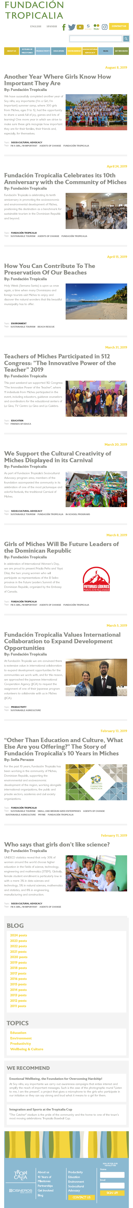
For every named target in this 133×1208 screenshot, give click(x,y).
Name (103, 1169)
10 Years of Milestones (27, 51)
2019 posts (18, 962)
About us (11, 51)
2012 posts (18, 1000)
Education (59, 51)
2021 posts (18, 951)
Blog (105, 51)
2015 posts (18, 984)
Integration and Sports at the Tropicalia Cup (40, 1109)
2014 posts (18, 990)
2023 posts (18, 941)
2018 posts (18, 968)
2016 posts (18, 979)
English (35, 26)
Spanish (52, 26)
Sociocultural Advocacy (90, 51)
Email (102, 1180)
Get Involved (121, 51)
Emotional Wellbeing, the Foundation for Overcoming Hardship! (55, 1078)
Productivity (43, 51)
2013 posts (18, 995)
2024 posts (18, 935)
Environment (74, 51)
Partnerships (45, 1185)
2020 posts (18, 957)
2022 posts (18, 946)
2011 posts (18, 1006)
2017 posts (18, 973)
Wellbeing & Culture (26, 1049)
